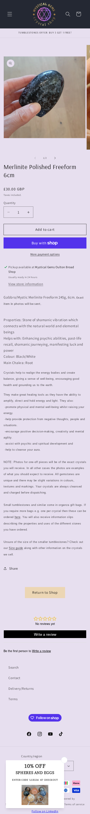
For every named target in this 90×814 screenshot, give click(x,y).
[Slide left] (35, 158)
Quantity (10, 203)
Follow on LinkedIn (45, 811)
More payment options (45, 254)
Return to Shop (45, 592)
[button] (9, 14)
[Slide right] (54, 158)
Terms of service (74, 804)
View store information (25, 284)
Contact (14, 678)
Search (13, 667)
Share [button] (13, 568)
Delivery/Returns (21, 688)
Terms (13, 699)
